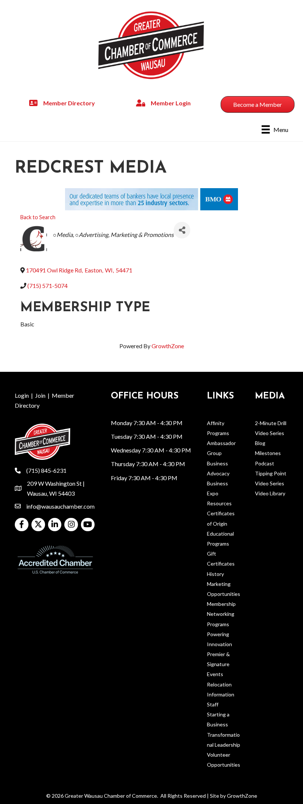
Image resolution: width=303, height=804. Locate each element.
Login (22, 395)
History (215, 574)
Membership (221, 604)
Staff (212, 704)
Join (40, 395)
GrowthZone (168, 345)
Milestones (268, 453)
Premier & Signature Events (218, 664)
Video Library (270, 493)
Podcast (264, 463)
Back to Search (37, 217)
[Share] (182, 230)
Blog (260, 443)
